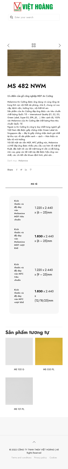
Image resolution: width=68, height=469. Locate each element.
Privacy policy (40, 457)
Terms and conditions (21, 457)
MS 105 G (19, 369)
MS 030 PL (48, 369)
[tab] (34, 184)
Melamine (23, 160)
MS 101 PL (19, 409)
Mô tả (34, 183)
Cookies (53, 457)
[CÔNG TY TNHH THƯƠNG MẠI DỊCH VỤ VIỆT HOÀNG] (34, 7)
